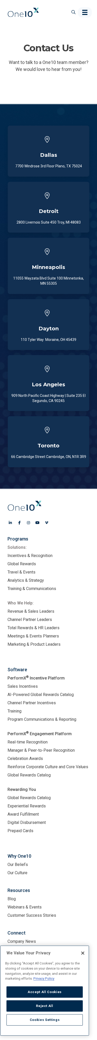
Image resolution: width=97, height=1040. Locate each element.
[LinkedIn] (10, 523)
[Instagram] (28, 523)
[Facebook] (19, 523)
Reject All (44, 1006)
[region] (44, 990)
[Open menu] (85, 12)
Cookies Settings (45, 1020)
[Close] (82, 953)
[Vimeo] (46, 523)
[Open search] (71, 12)
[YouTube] (37, 523)
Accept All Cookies (45, 992)
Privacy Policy (43, 978)
